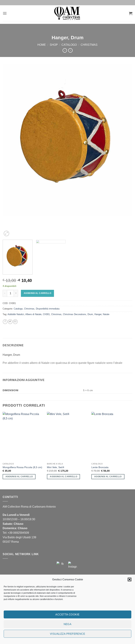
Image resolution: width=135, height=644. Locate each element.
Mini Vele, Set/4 (55, 467)
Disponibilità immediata (47, 308)
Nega (68, 624)
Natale (106, 314)
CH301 (46, 314)
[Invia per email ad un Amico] (15, 321)
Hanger (97, 314)
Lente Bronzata (99, 467)
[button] (129, 579)
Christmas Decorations (74, 314)
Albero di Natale (33, 314)
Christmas (89, 44)
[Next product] (65, 50)
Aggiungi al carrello (37, 293)
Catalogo (69, 44)
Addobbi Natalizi (16, 314)
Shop (54, 44)
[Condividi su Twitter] (10, 321)
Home (41, 44)
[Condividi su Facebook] (5, 321)
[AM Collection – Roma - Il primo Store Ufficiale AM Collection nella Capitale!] (68, 13)
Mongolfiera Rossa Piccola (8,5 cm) (22, 467)
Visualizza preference (67, 633)
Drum (90, 314)
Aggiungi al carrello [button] (19, 477)
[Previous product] (70, 50)
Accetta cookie (67, 614)
